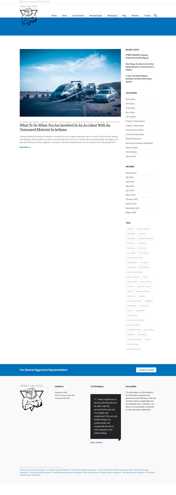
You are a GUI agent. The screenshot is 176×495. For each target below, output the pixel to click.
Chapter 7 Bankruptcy (135, 125)
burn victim (142, 248)
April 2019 (130, 190)
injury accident (132, 282)
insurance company (144, 286)
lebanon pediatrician (143, 291)
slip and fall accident (134, 339)
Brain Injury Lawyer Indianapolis (41, 472)
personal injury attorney (135, 320)
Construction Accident (135, 130)
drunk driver (131, 267)
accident (130, 229)
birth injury (131, 243)
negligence (149, 301)
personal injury (88, 122)
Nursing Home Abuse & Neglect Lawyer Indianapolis (102, 472)
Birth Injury (130, 103)
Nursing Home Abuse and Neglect (139, 143)
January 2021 (131, 173)
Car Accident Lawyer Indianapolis (58, 470)
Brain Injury (130, 108)
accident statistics (143, 229)
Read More (24, 147)
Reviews (135, 15)
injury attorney (146, 282)
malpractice (131, 296)
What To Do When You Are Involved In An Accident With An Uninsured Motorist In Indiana (65, 127)
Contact (147, 15)
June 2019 (130, 181)
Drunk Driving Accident (135, 134)
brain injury (142, 243)
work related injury (134, 349)
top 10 (147, 339)
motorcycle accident (65, 122)
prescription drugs (133, 330)
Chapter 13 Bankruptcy (135, 121)
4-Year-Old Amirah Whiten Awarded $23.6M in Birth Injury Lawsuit (139, 79)
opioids (129, 310)
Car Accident (24, 122)
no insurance (77, 122)
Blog (124, 15)
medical (141, 296)
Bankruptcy (112, 15)
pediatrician (140, 310)
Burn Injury (130, 112)
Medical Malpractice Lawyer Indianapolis (67, 472)
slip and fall (143, 334)
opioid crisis (143, 306)
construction (143, 253)
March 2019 (131, 195)
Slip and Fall (131, 156)
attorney (44, 122)
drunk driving (144, 267)
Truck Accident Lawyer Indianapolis (83, 470)
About (64, 15)
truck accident (99, 122)
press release (149, 330)
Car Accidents (78, 15)
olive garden (131, 306)
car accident (53, 122)
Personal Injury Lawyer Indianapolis (32, 470)
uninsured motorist (111, 122)
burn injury (130, 248)
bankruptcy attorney (145, 238)
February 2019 (132, 199)
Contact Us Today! (146, 370)
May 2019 (130, 186)
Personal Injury (96, 15)
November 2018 (132, 208)
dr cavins (144, 262)
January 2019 (131, 203)
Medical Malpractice (134, 138)
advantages (131, 234)
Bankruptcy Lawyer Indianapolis (134, 472)
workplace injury (133, 344)
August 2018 (131, 212)
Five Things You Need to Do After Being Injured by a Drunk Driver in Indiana (140, 67)
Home (54, 15)
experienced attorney (135, 272)
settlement (131, 334)
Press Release (131, 152)
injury (145, 277)
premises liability (133, 325)
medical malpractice (134, 301)
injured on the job (133, 277)
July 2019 (129, 177)
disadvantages (132, 262)
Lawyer (129, 291)
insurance (130, 286)
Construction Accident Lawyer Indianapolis (113, 470)
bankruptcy (131, 238)
